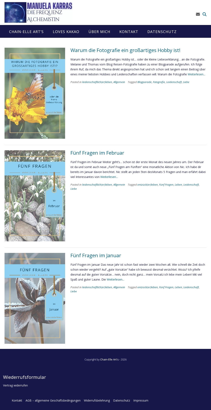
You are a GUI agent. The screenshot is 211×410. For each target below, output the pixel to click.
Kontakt (128, 31)
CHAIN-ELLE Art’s (26, 31)
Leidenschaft (174, 82)
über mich (99, 31)
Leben (178, 184)
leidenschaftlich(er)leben (97, 82)
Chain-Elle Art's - (110, 359)
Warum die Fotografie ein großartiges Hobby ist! (125, 50)
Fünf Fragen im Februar (97, 152)
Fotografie (159, 82)
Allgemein (119, 82)
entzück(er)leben (147, 184)
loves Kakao (66, 31)
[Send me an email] (198, 14)
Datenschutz (162, 31)
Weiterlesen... (196, 74)
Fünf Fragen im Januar (95, 255)
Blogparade (144, 82)
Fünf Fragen (166, 184)
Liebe (186, 82)
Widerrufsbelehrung (97, 400)
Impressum (140, 400)
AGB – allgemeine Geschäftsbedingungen (53, 400)
